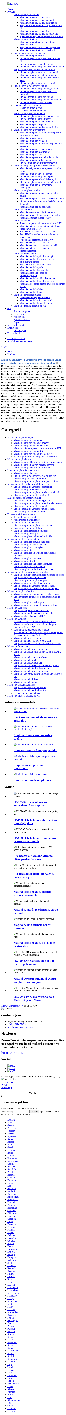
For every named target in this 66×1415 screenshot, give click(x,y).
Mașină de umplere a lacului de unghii (38, 179)
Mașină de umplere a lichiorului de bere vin (34, 69)
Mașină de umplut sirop (31, 138)
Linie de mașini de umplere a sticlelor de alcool (36, 492)
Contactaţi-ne (20, 330)
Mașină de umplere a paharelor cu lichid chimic (36, 594)
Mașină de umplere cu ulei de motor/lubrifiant (42, 198)
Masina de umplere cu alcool (33, 141)
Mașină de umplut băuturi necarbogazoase (40, 47)
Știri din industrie (22, 319)
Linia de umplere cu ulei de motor (36, 102)
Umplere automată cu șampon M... (35, 750)
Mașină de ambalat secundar (27, 294)
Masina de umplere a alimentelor (29, 113)
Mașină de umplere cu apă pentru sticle (38, 22)
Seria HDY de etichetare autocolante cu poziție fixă (38, 632)
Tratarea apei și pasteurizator (27, 105)
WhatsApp (6, 1087)
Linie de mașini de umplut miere (35, 119)
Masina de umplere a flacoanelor (35, 160)
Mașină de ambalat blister (32, 289)
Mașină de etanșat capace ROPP (35, 217)
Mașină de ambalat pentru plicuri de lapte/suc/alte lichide (37, 260)
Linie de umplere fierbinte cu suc (29, 53)
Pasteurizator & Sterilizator (33, 110)
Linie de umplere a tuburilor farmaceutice (40, 163)
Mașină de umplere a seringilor (34, 152)
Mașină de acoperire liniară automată (37, 212)
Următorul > (15, 1005)
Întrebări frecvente (16, 325)
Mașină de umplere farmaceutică (29, 130)
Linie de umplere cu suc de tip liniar (37, 64)
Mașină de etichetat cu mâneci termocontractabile (34, 249)
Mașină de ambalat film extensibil (36, 300)
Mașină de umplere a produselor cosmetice (34, 165)
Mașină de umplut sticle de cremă (36, 174)
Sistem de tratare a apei (31, 108)
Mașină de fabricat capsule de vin (30, 305)
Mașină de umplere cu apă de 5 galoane (39, 33)
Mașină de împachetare (25, 253)
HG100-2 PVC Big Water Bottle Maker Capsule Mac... (34, 998)
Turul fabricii (13, 333)
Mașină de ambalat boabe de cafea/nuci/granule (33, 274)
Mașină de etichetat (23, 220)
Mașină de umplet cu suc (32, 55)
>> (22, 1005)
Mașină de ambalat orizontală (34, 270)
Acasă (10, 9)
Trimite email (7, 1082)
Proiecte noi (19, 316)
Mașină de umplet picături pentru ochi (32, 541)
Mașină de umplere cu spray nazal (36, 149)
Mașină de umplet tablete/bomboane (37, 121)
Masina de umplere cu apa (26, 14)
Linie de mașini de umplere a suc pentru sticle (42, 66)
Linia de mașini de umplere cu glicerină (39, 88)
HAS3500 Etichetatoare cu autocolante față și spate (30, 803)
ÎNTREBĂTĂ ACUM (12, 1053)
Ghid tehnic (19, 314)
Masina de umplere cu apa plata (35, 17)
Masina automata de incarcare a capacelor (40, 215)
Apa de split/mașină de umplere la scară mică (41, 36)
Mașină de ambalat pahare (32, 292)
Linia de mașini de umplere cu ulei (30, 86)
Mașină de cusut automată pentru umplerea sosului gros (35, 980)
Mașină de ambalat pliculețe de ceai (37, 281)
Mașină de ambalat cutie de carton (36, 303)
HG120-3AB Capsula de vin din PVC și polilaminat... (34, 962)
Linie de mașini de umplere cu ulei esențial (40, 99)
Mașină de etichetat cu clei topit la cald (38, 245)
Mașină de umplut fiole (31, 154)
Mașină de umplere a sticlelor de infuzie (39, 157)
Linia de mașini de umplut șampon (36, 176)
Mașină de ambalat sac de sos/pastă (37, 264)
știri (9, 308)
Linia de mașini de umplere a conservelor (39, 116)
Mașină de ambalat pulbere (33, 267)
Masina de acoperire (23, 209)
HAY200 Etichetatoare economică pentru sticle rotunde (35, 839)
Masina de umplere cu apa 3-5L (35, 31)
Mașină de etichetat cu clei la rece (36, 242)
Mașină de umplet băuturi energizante (38, 50)
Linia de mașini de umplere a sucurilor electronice (38, 503)
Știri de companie (22, 311)
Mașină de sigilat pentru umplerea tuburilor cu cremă (39, 574)
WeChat (5, 1084)
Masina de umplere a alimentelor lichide (39, 127)
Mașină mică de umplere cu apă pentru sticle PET (37, 448)
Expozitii (18, 322)
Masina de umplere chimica (27, 190)
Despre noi (12, 327)
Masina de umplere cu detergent (35, 207)
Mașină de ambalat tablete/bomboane (37, 278)
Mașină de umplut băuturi (26, 39)
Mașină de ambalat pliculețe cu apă (36, 256)
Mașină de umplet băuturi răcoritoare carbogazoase (38, 462)
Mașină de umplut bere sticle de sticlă (38, 75)
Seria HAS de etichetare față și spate (37, 231)
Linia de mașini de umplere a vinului (37, 83)
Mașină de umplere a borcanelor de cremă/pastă (36, 588)
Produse (11, 11)
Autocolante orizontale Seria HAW (37, 239)
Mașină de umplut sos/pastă (33, 124)
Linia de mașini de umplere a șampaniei (39, 72)
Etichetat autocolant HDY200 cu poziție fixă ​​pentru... (34, 875)
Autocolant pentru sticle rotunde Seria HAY (41, 223)
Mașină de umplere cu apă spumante (37, 20)
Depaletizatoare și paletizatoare (35, 297)
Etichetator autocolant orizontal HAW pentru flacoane (34, 857)
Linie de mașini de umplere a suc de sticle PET (36, 476)
